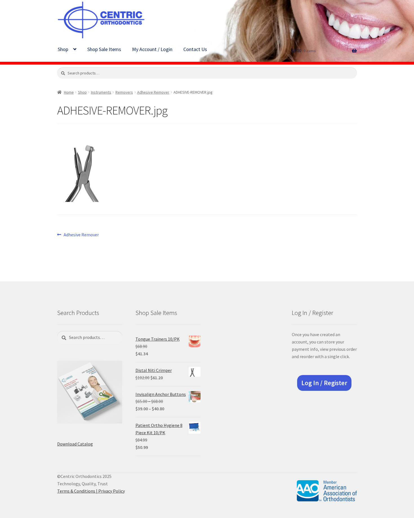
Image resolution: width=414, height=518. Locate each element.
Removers (124, 92)
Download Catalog (75, 444)
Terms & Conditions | (77, 491)
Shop (63, 49)
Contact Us (195, 49)
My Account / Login (152, 49)
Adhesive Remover (153, 92)
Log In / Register (324, 383)
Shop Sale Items (104, 49)
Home (69, 92)
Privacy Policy (111, 491)
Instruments (101, 92)
